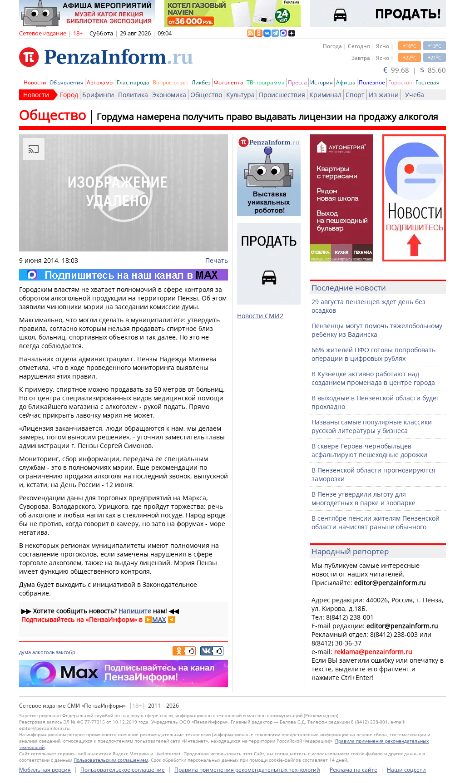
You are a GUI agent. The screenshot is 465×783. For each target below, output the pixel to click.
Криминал (325, 94)
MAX (159, 619)
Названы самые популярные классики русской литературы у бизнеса (372, 426)
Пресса (297, 82)
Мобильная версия (45, 769)
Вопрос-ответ (170, 82)
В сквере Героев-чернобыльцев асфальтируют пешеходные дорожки (369, 450)
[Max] (123, 275)
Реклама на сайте (353, 769)
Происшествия (282, 94)
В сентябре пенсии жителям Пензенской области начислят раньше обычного (376, 522)
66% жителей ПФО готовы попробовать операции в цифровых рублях (373, 354)
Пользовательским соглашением (111, 760)
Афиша (346, 82)
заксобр (65, 652)
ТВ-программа (266, 82)
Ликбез (201, 82)
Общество (206, 94)
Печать (216, 260)
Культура (240, 94)
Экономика (169, 94)
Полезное (372, 82)
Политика (133, 94)
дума (25, 652)
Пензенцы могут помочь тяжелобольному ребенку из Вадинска (377, 330)
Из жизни (384, 94)
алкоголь (43, 652)
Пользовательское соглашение (122, 769)
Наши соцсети (406, 769)
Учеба (414, 94)
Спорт (355, 94)
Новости (35, 82)
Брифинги (98, 94)
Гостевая (428, 82)
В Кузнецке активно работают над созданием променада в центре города (373, 378)
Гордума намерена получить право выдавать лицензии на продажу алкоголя (267, 116)
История (321, 82)
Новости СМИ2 (260, 315)
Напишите (135, 610)
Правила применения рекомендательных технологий (247, 769)
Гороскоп (400, 82)
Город (69, 94)
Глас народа (133, 82)
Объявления (66, 82)
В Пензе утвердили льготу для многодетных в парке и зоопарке (364, 498)
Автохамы (100, 82)
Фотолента (228, 82)
